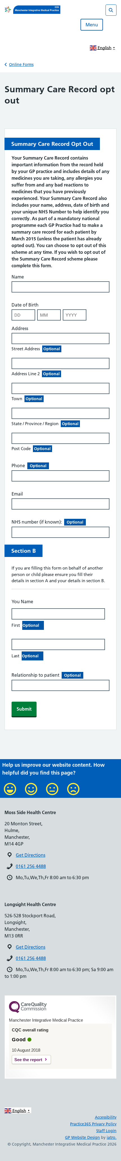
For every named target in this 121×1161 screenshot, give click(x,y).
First (25, 625)
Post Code (31, 448)
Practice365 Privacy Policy (93, 1124)
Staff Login (106, 1130)
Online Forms (21, 64)
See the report (28, 1059)
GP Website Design (82, 1137)
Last (25, 655)
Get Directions (30, 855)
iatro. (111, 1137)
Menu (92, 24)
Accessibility (105, 1117)
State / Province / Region (45, 423)
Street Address (36, 348)
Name (18, 277)
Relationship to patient (46, 675)
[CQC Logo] (28, 1011)
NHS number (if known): (47, 522)
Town (27, 398)
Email (17, 494)
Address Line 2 (36, 373)
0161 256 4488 (31, 866)
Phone (29, 465)
